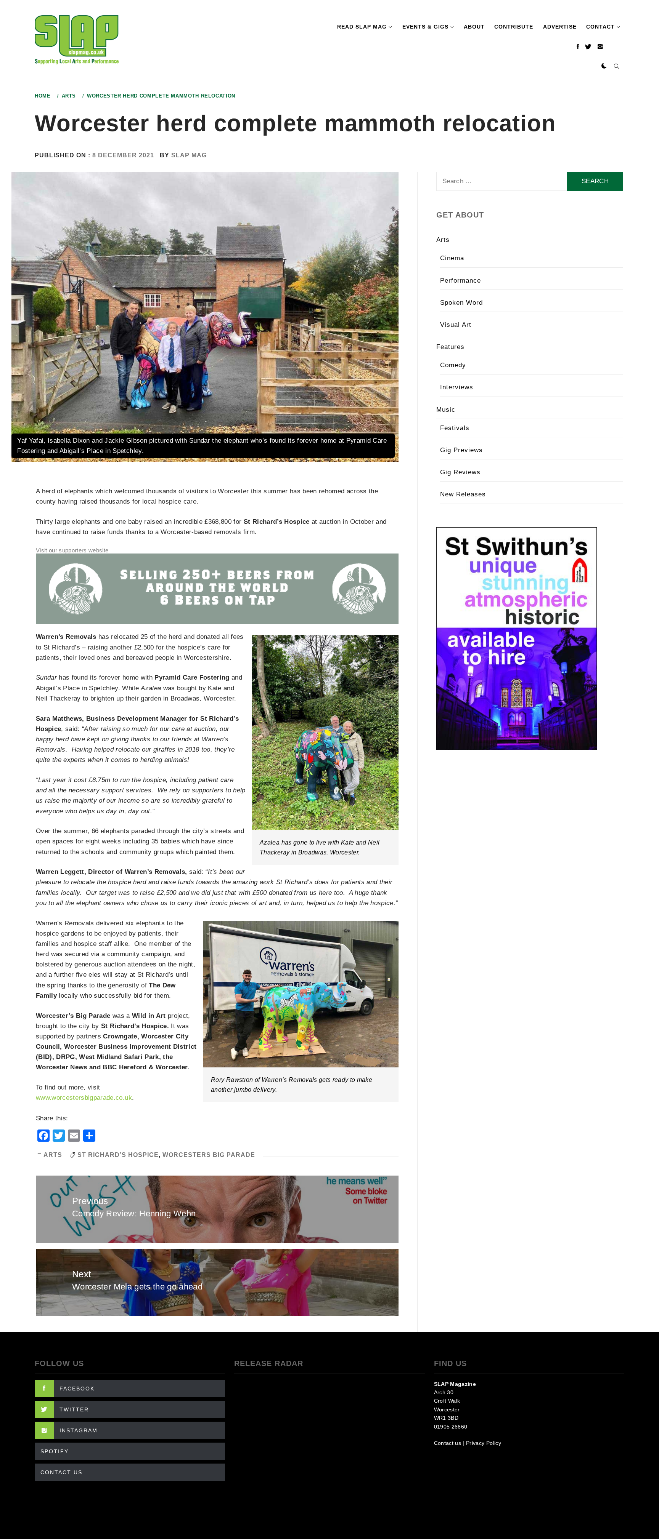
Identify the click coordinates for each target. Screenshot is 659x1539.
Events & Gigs (425, 27)
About (474, 27)
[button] (604, 66)
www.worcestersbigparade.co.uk (84, 1097)
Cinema (452, 258)
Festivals (454, 428)
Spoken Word (461, 302)
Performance (460, 280)
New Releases (463, 494)
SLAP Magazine (455, 1384)
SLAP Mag (189, 155)
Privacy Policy (483, 1443)
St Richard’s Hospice (118, 1155)
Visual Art (455, 324)
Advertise (560, 27)
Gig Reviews (460, 472)
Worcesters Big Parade (208, 1155)
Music (445, 409)
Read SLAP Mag (362, 27)
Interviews (456, 387)
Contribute (513, 27)
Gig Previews (461, 450)
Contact (600, 27)
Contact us (447, 1443)
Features (450, 346)
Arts (52, 1155)
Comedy (453, 365)
